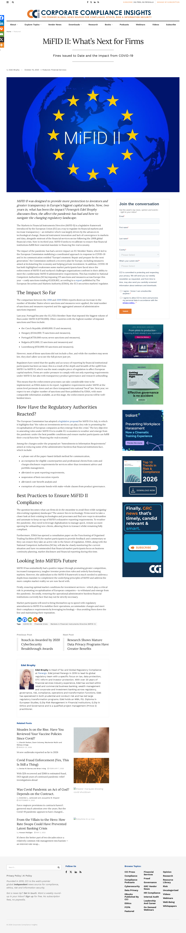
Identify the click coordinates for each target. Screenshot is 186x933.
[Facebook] (24, 619)
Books (108, 24)
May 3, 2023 (40, 833)
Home (9, 31)
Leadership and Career (150, 902)
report (79, 280)
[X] (40, 619)
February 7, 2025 (56, 768)
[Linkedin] (19, 619)
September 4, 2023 (26, 800)
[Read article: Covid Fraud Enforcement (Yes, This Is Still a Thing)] (91, 770)
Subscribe (171, 24)
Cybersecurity (132, 886)
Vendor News (54, 24)
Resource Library (168, 881)
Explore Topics (32, 24)
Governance (150, 882)
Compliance (131, 876)
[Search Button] (13, 2)
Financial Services (58, 70)
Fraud (147, 878)
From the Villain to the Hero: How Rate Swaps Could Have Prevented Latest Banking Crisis (41, 824)
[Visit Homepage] (93, 12)
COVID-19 (27, 624)
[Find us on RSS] (98, 2)
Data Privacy (131, 890)
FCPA (127, 907)
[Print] (35, 619)
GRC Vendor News (150, 887)
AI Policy (27, 875)
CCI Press (130, 872)
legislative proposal (69, 421)
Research (93, 24)
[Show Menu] (8, 2)
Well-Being (169, 902)
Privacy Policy (14, 875)
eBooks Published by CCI (132, 897)
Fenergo (42, 673)
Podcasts (124, 24)
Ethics (128, 903)
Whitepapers (170, 906)
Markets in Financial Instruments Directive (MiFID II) (73, 624)
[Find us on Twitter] (91, 2)
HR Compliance (152, 893)
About (13, 24)
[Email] (30, 619)
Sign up (29, 896)
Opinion (167, 872)
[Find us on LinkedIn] (95, 2)
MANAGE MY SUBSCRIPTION (168, 2)
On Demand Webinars (150, 908)
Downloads (74, 24)
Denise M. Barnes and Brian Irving (32, 768)
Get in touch (30, 893)
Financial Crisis (41, 624)
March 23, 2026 (25, 747)
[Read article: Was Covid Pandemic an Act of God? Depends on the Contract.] (91, 800)
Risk (165, 886)
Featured (17, 31)
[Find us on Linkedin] (76, 872)
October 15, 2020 (32, 70)
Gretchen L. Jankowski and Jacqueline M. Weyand (39, 798)
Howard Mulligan (26, 833)
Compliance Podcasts (131, 881)
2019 (59, 299)
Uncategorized (170, 890)
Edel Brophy (14, 70)
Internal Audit (151, 896)
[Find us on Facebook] (87, 2)
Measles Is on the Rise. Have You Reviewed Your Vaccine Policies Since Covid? (40, 733)
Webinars (140, 24)
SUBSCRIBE (127, 2)
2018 (49, 299)
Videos (155, 24)
